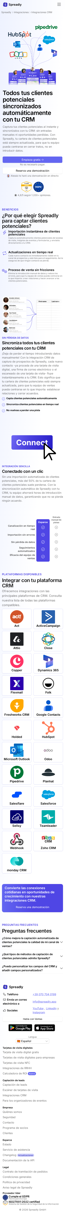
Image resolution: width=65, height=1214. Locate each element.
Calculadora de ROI (15, 1073)
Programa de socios (15, 1127)
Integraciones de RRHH (17, 1068)
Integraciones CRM (14, 1095)
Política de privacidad (16, 1182)
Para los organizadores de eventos (24, 1100)
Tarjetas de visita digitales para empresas (29, 1057)
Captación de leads (15, 1084)
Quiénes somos (12, 1112)
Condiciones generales (17, 1177)
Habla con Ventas (32, 1018)
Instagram (39, 1012)
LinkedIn (51, 1008)
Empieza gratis (31, 159)
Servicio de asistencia (16, 1149)
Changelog (9, 1155)
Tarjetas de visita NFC (16, 1062)
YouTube (38, 1008)
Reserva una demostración (32, 170)
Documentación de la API (18, 1160)
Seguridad (9, 1117)
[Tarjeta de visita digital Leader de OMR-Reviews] (26, 186)
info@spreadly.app (44, 1001)
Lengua (32, 1036)
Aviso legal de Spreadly (17, 1187)
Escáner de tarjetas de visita (20, 1090)
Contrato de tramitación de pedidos (25, 1171)
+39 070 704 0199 (44, 994)
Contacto (8, 1122)
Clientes (8, 1133)
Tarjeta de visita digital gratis (21, 1052)
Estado (7, 1144)
